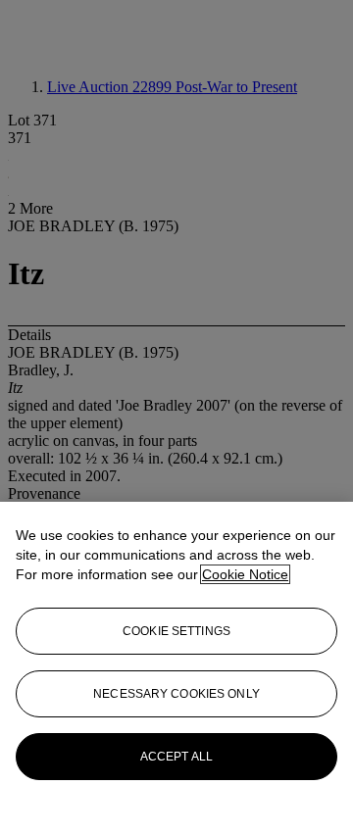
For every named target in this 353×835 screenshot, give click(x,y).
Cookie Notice (245, 574)
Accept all (176, 756)
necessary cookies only (176, 694)
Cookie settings (176, 631)
